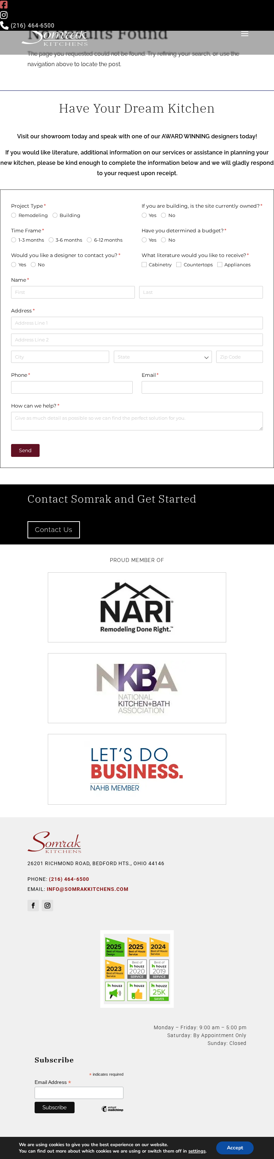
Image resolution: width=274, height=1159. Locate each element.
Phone (31, 375)
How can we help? (46, 406)
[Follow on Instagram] (47, 905)
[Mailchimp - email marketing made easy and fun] (112, 1114)
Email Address (53, 1082)
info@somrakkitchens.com (87, 889)
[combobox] (163, 357)
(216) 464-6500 (32, 25)
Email (161, 375)
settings (197, 1151)
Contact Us (53, 529)
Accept (235, 1147)
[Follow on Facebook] (33, 905)
